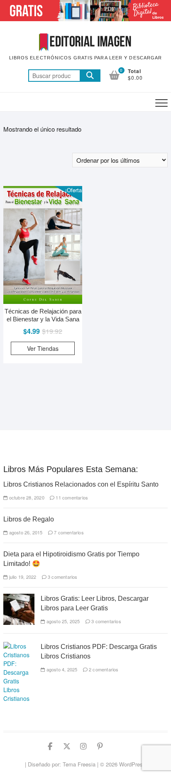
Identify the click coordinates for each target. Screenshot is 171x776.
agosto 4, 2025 (61, 669)
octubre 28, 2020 (25, 497)
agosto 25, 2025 (62, 621)
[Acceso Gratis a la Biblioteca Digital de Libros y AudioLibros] (85, 4)
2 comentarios (103, 669)
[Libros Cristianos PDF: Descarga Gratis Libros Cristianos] (18, 646)
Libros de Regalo (28, 519)
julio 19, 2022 (21, 576)
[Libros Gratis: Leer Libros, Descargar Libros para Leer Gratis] (18, 598)
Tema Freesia (79, 764)
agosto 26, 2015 (24, 532)
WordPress (132, 764)
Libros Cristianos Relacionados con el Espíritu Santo (81, 484)
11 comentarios (71, 497)
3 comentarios (62, 576)
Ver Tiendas (43, 348)
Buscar (90, 75)
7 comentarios (68, 532)
